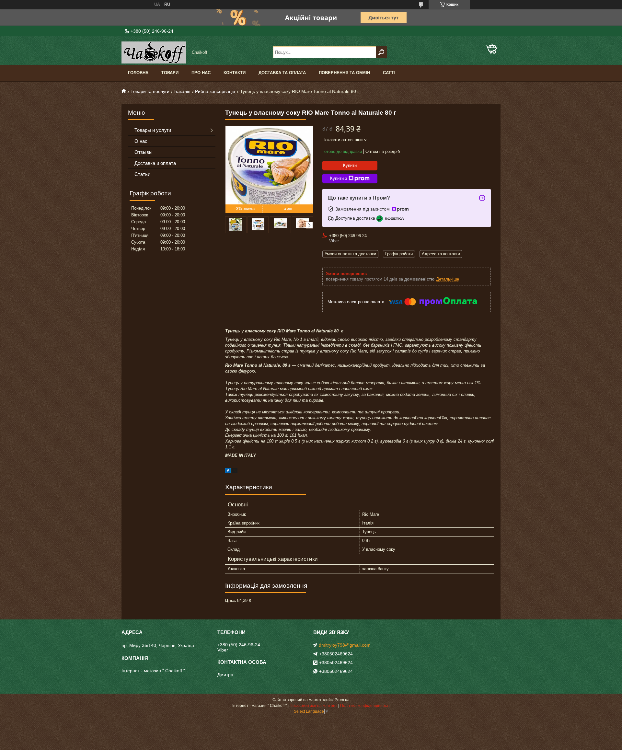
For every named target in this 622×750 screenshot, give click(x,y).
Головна (138, 72)
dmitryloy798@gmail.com (345, 645)
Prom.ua (342, 700)
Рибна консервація (215, 91)
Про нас (201, 72)
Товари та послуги (150, 91)
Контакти (235, 72)
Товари (170, 72)
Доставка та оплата (282, 72)
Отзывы (143, 152)
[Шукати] (381, 52)
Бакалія (182, 91)
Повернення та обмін (344, 72)
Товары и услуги (152, 130)
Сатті (389, 72)
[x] (234, 471)
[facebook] (228, 471)
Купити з (338, 178)
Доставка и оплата (155, 163)
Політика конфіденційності (365, 705)
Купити (350, 165)
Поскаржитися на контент (313, 705)
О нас (140, 141)
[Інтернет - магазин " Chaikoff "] (153, 52)
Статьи (142, 174)
